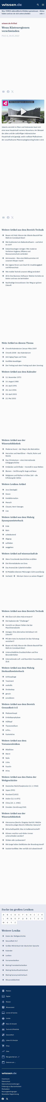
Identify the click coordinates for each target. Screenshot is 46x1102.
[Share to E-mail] (3, 91)
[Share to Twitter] (12, 91)
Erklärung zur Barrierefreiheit (11, 1086)
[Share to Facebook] (8, 91)
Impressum (6, 1079)
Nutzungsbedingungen (9, 1091)
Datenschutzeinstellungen (10, 1084)
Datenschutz (6, 1081)
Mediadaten (6, 1089)
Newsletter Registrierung (10, 1094)
